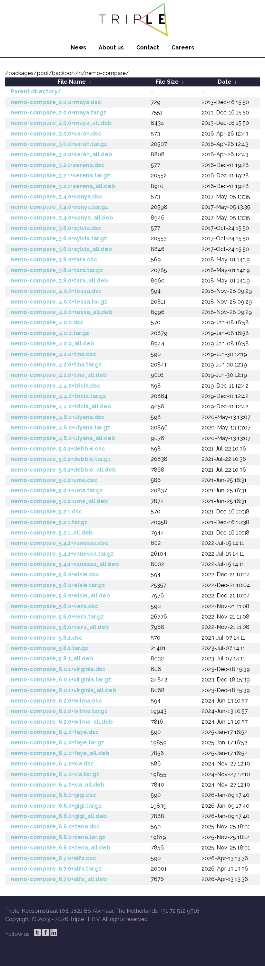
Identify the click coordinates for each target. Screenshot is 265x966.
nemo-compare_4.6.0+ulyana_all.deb (63, 438)
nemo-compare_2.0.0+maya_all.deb (61, 123)
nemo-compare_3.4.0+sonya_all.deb (62, 217)
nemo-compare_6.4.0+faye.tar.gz (57, 742)
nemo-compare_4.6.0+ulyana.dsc (58, 417)
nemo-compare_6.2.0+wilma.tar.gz (59, 711)
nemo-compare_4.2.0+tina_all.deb (59, 375)
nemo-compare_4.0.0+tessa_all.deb (61, 312)
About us (111, 47)
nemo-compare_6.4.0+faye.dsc (55, 732)
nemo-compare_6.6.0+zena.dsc (55, 826)
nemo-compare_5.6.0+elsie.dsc (55, 574)
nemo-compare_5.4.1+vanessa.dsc (59, 543)
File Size (167, 81)
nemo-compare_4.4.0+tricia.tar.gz (58, 396)
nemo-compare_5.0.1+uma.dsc (54, 480)
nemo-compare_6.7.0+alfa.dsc (53, 858)
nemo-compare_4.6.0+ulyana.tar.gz (60, 427)
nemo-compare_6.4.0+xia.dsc (52, 763)
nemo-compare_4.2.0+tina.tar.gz (56, 364)
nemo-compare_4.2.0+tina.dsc (53, 354)
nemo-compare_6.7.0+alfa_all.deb (59, 879)
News (78, 47)
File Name (72, 81)
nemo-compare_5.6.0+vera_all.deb (60, 627)
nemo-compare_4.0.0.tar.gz (50, 333)
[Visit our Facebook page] (45, 932)
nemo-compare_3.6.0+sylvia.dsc (56, 228)
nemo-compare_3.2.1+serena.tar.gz (60, 175)
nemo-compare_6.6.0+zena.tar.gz (58, 837)
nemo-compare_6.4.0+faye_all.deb (60, 753)
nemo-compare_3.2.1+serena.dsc (58, 165)
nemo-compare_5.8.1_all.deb (52, 658)
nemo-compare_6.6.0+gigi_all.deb (59, 816)
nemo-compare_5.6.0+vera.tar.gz (57, 616)
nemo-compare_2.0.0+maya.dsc (56, 102)
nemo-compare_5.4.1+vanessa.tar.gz (62, 553)
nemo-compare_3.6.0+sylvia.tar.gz (59, 238)
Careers (182, 47)
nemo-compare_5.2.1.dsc (46, 511)
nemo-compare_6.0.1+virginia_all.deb (63, 690)
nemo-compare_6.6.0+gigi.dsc (53, 795)
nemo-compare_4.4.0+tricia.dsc (55, 385)
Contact (147, 47)
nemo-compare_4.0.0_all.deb (52, 343)
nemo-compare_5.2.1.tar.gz (49, 522)
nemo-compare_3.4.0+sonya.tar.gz (59, 207)
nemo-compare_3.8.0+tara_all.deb (59, 280)
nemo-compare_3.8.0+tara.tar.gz (57, 270)
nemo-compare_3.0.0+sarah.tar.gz (59, 144)
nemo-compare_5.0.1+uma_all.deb (59, 501)
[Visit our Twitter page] (37, 932)
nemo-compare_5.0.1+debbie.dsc (58, 448)
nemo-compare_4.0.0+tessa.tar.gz (59, 301)
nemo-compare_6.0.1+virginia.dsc (58, 669)
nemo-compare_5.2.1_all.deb (52, 532)
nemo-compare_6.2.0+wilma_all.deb (62, 721)
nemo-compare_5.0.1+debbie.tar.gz (61, 459)
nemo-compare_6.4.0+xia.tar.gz (55, 774)
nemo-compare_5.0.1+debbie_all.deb (63, 469)
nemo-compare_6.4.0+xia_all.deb (58, 784)
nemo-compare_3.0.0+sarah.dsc (56, 133)
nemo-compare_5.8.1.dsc (46, 637)
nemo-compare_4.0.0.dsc (47, 322)
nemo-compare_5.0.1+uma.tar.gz (57, 490)
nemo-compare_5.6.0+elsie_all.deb (60, 595)
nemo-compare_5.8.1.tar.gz (49, 648)
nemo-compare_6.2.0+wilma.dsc (56, 700)
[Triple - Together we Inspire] (132, 19)
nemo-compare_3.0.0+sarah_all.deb (61, 154)
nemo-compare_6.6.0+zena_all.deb (60, 847)
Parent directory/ (36, 91)
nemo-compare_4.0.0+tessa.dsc (56, 291)
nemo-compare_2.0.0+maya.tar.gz (59, 112)
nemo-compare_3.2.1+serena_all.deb (63, 186)
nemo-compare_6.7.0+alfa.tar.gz (56, 868)
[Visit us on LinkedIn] (53, 932)
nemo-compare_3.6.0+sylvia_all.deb (61, 249)
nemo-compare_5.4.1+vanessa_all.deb (65, 564)
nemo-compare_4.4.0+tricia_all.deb (61, 406)
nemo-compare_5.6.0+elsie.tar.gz (58, 585)
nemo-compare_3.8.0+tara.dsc (54, 259)
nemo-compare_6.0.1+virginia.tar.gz (61, 679)
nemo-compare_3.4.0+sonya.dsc (56, 196)
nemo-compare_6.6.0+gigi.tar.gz (56, 805)
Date (225, 81)
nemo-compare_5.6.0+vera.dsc (54, 606)
